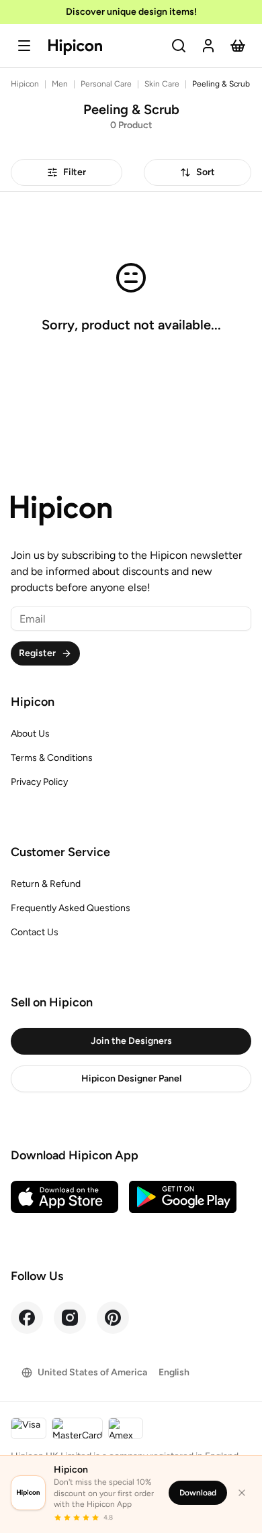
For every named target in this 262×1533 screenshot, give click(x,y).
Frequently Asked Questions (70, 908)
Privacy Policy (39, 782)
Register (37, 653)
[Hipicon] (75, 47)
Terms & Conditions (52, 757)
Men (60, 84)
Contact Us (34, 932)
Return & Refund (46, 884)
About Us (30, 733)
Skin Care (161, 84)
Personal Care (106, 84)
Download (197, 1492)
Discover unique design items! (131, 11)
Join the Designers (131, 1041)
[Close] (241, 1492)
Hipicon (25, 84)
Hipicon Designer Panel (131, 1078)
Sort (205, 172)
